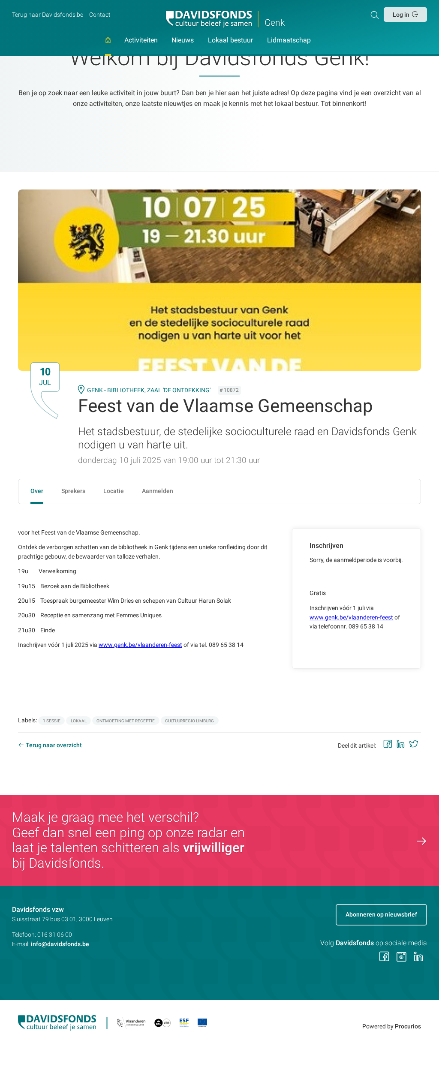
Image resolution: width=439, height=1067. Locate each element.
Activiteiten (141, 40)
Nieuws (182, 40)
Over (36, 490)
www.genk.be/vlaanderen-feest (140, 644)
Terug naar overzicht (54, 745)
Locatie (113, 490)
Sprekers (73, 490)
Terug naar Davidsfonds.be (47, 14)
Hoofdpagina (108, 46)
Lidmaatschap (289, 40)
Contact (100, 14)
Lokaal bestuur (230, 40)
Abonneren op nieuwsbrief (381, 914)
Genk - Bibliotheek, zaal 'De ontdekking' (148, 390)
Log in (401, 14)
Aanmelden (157, 490)
